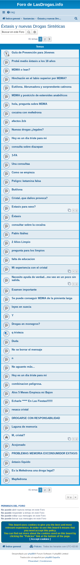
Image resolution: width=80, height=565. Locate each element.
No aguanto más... (23, 366)
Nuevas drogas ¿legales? (28, 129)
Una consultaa (21, 163)
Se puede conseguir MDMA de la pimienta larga (42, 298)
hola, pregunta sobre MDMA (29, 103)
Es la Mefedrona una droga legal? (33, 470)
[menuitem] (11, 12)
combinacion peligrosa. (27, 383)
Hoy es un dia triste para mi (29, 138)
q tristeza (17, 332)
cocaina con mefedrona (26, 112)
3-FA (14, 155)
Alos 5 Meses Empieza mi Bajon (32, 392)
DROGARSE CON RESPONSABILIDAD (36, 418)
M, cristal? (18, 435)
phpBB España (52, 557)
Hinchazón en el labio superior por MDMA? (39, 78)
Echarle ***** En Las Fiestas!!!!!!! (32, 400)
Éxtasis (16, 216)
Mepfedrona (19, 479)
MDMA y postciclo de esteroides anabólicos (39, 95)
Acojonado (18, 444)
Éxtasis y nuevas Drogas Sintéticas (33, 26)
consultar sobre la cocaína (28, 224)
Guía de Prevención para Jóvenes (33, 52)
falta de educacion (23, 259)
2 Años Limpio (21, 241)
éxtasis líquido (21, 461)
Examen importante (24, 289)
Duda (15, 341)
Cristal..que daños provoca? (30, 198)
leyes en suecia (21, 306)
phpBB (31, 554)
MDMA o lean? (21, 69)
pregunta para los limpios (28, 250)
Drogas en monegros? (26, 323)
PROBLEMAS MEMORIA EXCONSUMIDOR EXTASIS (45, 453)
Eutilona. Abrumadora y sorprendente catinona (41, 86)
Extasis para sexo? (24, 206)
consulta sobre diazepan (27, 146)
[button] (49, 39)
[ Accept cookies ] (40, 539)
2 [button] (45, 39)
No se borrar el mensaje (27, 349)
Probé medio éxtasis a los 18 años (33, 61)
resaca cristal (20, 409)
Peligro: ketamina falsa (26, 180)
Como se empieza (23, 172)
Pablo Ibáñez (20, 233)
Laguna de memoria (24, 426)
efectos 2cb (19, 121)
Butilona (17, 189)
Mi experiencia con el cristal (29, 267)
